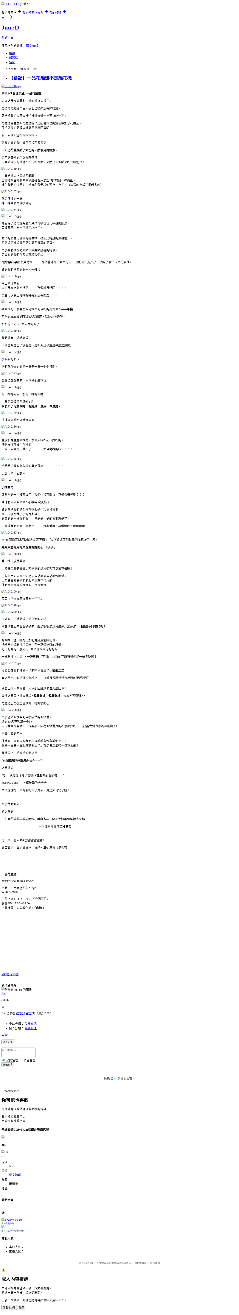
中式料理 (31, 1028)
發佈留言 (8, 1064)
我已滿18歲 (9, 1307)
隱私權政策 (140, 1263)
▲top (4, 1034)
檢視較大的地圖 (9, 974)
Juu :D (10, 27)
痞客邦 (20, 1013)
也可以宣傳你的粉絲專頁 (12, 1231)
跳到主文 (7, 37)
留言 (29, 1013)
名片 (12, 62)
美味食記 (31, 1023)
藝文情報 (32, 45)
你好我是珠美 (7, 1223)
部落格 (13, 57)
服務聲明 (155, 1263)
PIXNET (91, 1263)
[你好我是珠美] (2, 1227)
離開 (21, 1307)
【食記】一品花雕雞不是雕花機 (40, 78)
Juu (3, 993)
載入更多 (8, 1042)
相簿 (12, 53)
